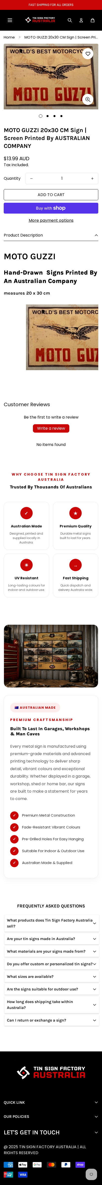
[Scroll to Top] (55, 1159)
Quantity (12, 178)
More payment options (51, 220)
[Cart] (92, 20)
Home (9, 37)
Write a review (51, 428)
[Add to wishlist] (87, 53)
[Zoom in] (87, 99)
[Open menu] (10, 20)
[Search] (69, 20)
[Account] (81, 20)
